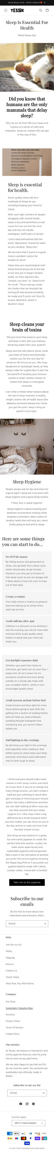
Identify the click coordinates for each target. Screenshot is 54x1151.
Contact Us (11, 971)
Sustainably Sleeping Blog (19, 1008)
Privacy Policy (13, 1021)
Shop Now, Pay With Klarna (20, 983)
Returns (10, 964)
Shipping (10, 958)
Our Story (11, 1001)
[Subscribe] (45, 923)
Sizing (9, 951)
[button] (6, 10)
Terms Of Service (14, 1027)
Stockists (10, 1014)
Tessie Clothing (22, 1148)
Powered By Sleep (36, 1148)
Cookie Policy (13, 1034)
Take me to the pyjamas (27, 882)
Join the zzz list (13, 945)
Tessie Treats (12, 977)
